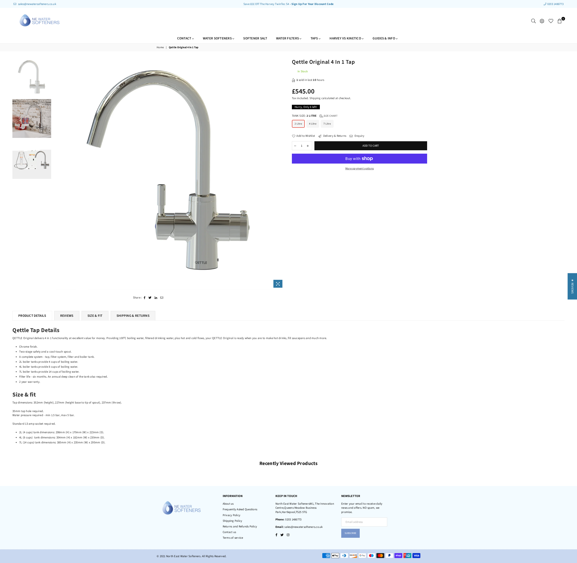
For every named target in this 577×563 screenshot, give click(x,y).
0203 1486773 (555, 4)
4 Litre (312, 124)
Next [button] (281, 174)
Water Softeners (217, 38)
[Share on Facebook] (145, 298)
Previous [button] (57, 174)
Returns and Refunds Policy (240, 526)
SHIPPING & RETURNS (133, 315)
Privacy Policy (231, 515)
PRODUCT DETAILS (32, 315)
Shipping (315, 98)
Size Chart (330, 116)
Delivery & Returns (334, 136)
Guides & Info (384, 38)
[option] (169, 174)
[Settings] (542, 21)
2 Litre (298, 124)
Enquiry (359, 136)
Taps (315, 38)
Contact (184, 38)
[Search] (533, 21)
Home (160, 47)
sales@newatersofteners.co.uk (36, 4)
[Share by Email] (161, 298)
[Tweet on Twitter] (150, 298)
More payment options (359, 168)
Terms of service (233, 538)
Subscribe (350, 533)
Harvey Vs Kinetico (346, 38)
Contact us (229, 532)
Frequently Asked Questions (240, 509)
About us (228, 504)
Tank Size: (314, 116)
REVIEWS (66, 315)
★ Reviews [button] (572, 286)
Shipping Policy (232, 521)
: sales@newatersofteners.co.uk (303, 527)
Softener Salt (255, 38)
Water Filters (288, 38)
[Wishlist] (551, 21)
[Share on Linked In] (156, 298)
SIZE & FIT (95, 315)
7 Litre (327, 124)
